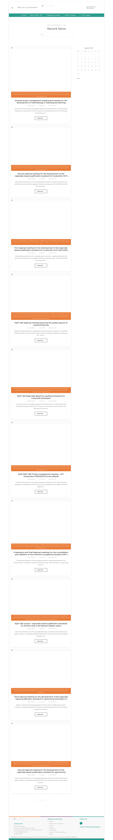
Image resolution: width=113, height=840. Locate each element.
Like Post (42, 105)
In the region (86, 15)
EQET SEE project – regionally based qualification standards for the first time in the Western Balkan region (41, 625)
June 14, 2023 (16, 92)
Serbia (67, 92)
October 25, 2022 (17, 616)
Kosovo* (37, 92)
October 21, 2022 (16, 689)
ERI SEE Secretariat (19, 826)
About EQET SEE (36, 15)
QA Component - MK (63, 313)
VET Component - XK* (57, 94)
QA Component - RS (26, 315)
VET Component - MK (37, 94)
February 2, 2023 (16, 466)
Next (54, 800)
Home (24, 15)
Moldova (40, 313)
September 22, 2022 (17, 762)
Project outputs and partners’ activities (55, 388)
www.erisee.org (18, 833)
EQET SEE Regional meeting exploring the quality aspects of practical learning (41, 324)
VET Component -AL (56, 242)
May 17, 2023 (15, 166)
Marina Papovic (32, 105)
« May (78, 78)
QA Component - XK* (36, 315)
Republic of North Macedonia (59, 92)
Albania (22, 92)
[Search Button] (72, 34)
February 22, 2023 (17, 388)
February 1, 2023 (16, 544)
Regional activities (49, 92)
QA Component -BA (55, 315)
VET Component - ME (27, 94)
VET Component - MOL (46, 167)
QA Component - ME (53, 313)
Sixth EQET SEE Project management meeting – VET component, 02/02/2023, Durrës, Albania (41, 475)
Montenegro (41, 92)
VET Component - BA (17, 94)
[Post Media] (41, 70)
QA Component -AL (46, 315)
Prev (27, 800)
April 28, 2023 (16, 240)
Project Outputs (70, 15)
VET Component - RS (47, 94)
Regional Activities (53, 15)
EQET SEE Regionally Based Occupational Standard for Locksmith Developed (41, 397)
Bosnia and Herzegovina (29, 92)
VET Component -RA (42, 96)
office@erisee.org (23, 832)
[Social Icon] (81, 823)
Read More (40, 118)
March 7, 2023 (15, 313)
